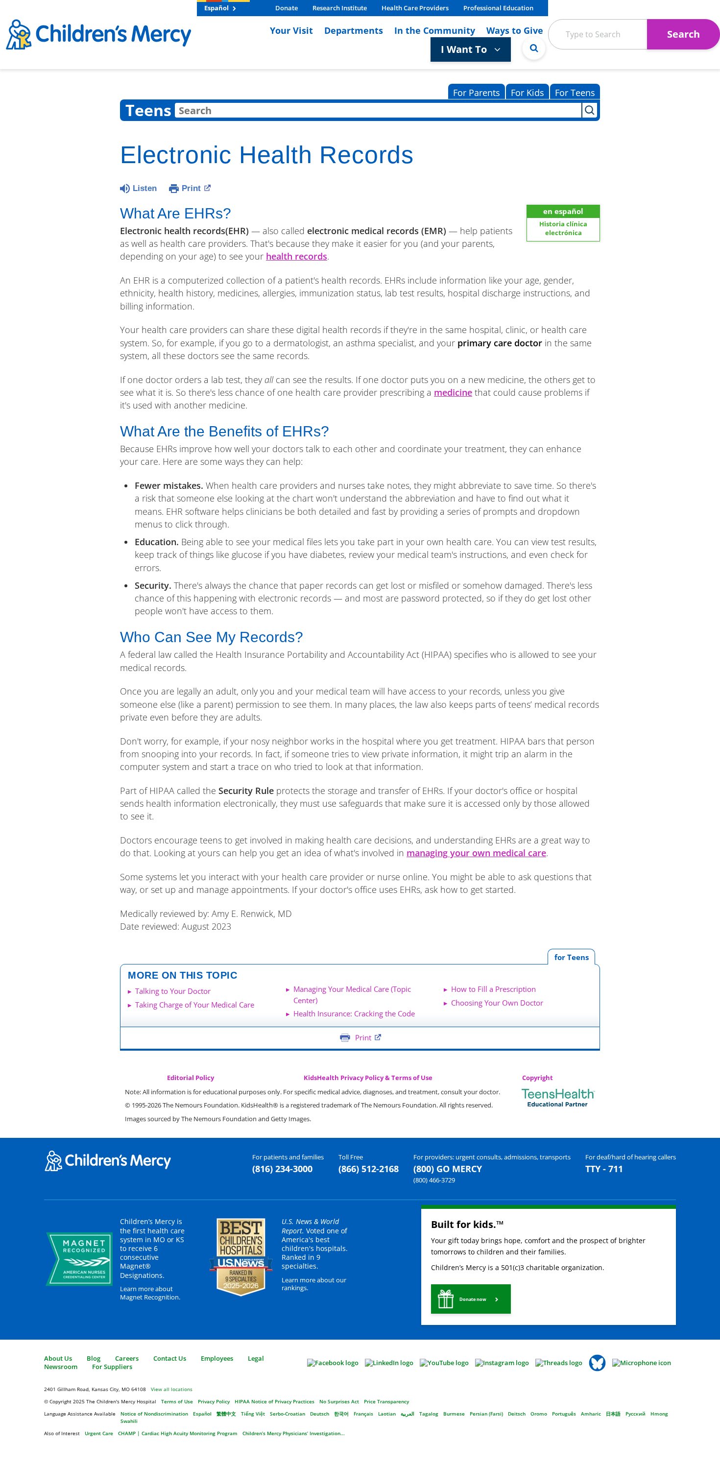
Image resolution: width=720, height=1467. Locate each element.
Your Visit (291, 30)
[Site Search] (534, 48)
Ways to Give (514, 30)
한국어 (341, 1413)
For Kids (527, 92)
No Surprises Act (339, 1401)
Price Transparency (386, 1401)
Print (191, 188)
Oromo (538, 1413)
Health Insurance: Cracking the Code (354, 1013)
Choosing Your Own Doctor (497, 1003)
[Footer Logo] (107, 1160)
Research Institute (339, 7)
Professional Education (498, 7)
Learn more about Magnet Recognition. (150, 1292)
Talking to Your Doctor (173, 991)
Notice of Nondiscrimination (154, 1413)
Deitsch (517, 1413)
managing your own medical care (476, 853)
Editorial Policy (190, 1078)
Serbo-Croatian (287, 1413)
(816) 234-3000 (282, 1169)
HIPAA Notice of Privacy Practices (274, 1401)
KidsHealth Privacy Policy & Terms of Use (368, 1078)
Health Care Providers (415, 7)
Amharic (591, 1413)
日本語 (613, 1413)
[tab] (571, 957)
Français (363, 1413)
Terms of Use (177, 1401)
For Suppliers (112, 1366)
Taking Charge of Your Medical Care (194, 1005)
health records (296, 256)
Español (217, 7)
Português (564, 1413)
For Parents (476, 92)
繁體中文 (226, 1413)
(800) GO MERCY (447, 1169)
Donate (286, 7)
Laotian (387, 1413)
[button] (471, 1299)
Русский (635, 1413)
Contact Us (169, 1358)
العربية (407, 1413)
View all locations (171, 1389)
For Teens (575, 92)
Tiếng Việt (253, 1413)
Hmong (659, 1413)
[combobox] (378, 110)
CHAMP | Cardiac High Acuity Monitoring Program (178, 1433)
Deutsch (319, 1413)
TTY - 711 (604, 1169)
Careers (127, 1358)
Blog (93, 1358)
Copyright (537, 1078)
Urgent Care (99, 1433)
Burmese (454, 1413)
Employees (217, 1358)
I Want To (465, 49)
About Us (58, 1358)
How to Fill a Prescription (493, 989)
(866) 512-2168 (368, 1169)
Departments (353, 30)
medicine (453, 392)
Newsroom (60, 1366)
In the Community (434, 30)
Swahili (129, 1421)
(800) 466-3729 (434, 1180)
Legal (256, 1358)
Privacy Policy (214, 1401)
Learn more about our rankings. (314, 1284)
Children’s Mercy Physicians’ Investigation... (293, 1433)
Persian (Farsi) (486, 1413)
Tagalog (428, 1413)
